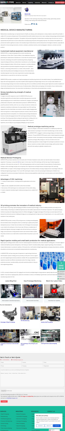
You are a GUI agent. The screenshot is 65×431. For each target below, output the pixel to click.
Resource (44, 2)
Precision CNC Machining (6, 421)
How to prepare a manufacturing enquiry (11, 300)
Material (34, 423)
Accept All (57, 425)
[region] (48, 421)
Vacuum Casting (4, 423)
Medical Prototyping (21, 414)
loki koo (60, 276)
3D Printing (3, 425)
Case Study (34, 414)
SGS (18, 162)
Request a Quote (60, 2)
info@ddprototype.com (18, 359)
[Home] (7, 2)
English (52, 429)
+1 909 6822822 (62, 271)
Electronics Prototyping (22, 418)
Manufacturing (4, 416)
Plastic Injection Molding (6, 428)
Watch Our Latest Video (54, 281)
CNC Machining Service (6, 418)
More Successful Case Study (32, 300)
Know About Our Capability (54, 300)
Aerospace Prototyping (21, 421)
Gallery (33, 425)
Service (24, 2)
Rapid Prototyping (5, 414)
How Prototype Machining (32, 281)
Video (33, 416)
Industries (37, 2)
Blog (33, 418)
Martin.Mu (27, 14)
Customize (40, 425)
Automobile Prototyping (22, 416)
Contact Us (51, 2)
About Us (18, 2)
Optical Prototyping (21, 425)
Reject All (49, 425)
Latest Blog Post (10, 281)
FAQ (33, 428)
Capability (30, 2)
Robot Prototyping (21, 423)
